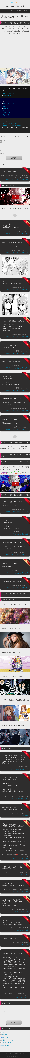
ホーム (4, 11)
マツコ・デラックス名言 (21, 997)
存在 (23, 472)
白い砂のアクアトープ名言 (20, 891)
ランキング (26, 11)
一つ (13, 472)
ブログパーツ (6, 1032)
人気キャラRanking (7, 1042)
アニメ (11, 11)
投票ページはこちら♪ (9, 93)
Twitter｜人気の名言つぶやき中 (11, 123)
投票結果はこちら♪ (8, 95)
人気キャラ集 (6, 112)
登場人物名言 (6, 108)
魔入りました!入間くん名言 (20, 858)
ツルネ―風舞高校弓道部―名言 (19, 769)
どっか (3, 472)
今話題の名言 (6, 1045)
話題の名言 (6, 115)
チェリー (8, 472)
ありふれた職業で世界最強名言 (19, 911)
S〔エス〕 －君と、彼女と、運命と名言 (17, 179)
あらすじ (5, 106)
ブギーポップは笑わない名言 (20, 799)
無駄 (15, 472)
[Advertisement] (15, 50)
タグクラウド (6, 110)
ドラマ (19, 11)
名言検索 (4, 1035)
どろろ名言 (25, 815)
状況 (18, 472)
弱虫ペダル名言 (24, 944)
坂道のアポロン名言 (22, 930)
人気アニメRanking (7, 1040)
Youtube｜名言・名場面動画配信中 (12, 125)
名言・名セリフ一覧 (8, 103)
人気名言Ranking (7, 1037)
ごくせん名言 (24, 875)
